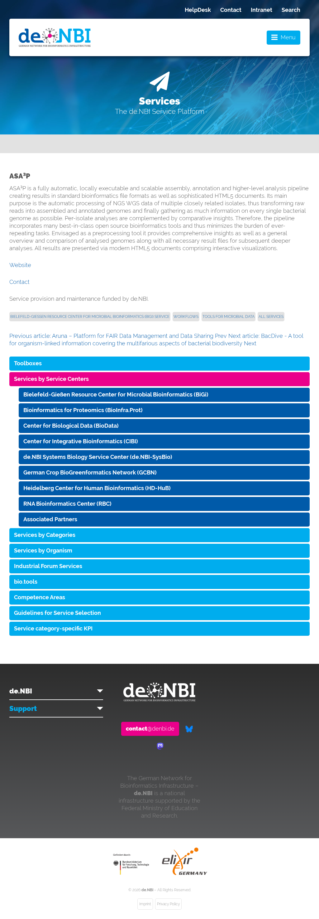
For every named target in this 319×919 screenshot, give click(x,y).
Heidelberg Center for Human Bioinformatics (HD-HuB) (97, 488)
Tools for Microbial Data (228, 316)
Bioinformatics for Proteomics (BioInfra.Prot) (83, 410)
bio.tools (25, 581)
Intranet (261, 10)
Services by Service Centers (51, 379)
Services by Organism (43, 550)
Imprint (145, 904)
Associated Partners (50, 519)
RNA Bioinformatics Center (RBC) (67, 503)
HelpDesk (198, 10)
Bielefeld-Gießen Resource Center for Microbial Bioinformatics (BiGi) (115, 394)
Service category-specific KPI (53, 628)
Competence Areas (39, 597)
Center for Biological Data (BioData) (71, 425)
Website (20, 265)
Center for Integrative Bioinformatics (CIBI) (80, 441)
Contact (230, 10)
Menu (288, 37)
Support (23, 708)
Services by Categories (44, 535)
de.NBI (20, 691)
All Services (271, 316)
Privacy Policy (168, 904)
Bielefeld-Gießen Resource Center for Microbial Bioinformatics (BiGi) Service (89, 316)
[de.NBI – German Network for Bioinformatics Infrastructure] (159, 699)
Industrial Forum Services (48, 566)
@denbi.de (150, 728)
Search (291, 10)
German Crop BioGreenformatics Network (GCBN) (90, 472)
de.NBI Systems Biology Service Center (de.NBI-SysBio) (97, 457)
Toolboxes (28, 363)
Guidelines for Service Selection (57, 613)
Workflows (186, 316)
